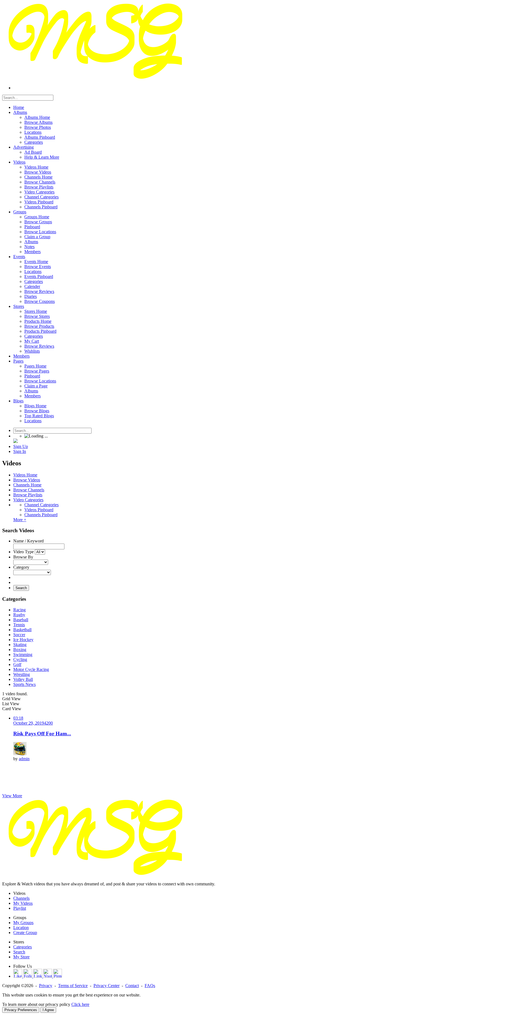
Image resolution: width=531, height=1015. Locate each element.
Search (21, 588)
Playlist (19, 908)
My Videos (23, 903)
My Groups (23, 922)
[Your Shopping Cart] (15, 441)
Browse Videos (26, 480)
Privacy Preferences (20, 1010)
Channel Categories (41, 504)
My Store (21, 956)
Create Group (25, 932)
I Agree (48, 1010)
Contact (132, 985)
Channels (21, 898)
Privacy (45, 985)
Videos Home (25, 475)
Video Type (23, 551)
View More (12, 795)
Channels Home (27, 484)
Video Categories (28, 499)
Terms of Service (73, 985)
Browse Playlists (27, 494)
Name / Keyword (28, 541)
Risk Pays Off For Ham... (42, 733)
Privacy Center (106, 985)
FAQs (150, 985)
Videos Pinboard (38, 509)
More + (19, 519)
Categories (22, 947)
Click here (80, 1004)
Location (21, 927)
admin (24, 758)
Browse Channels (28, 489)
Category (21, 567)
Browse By (23, 557)
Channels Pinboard (41, 514)
